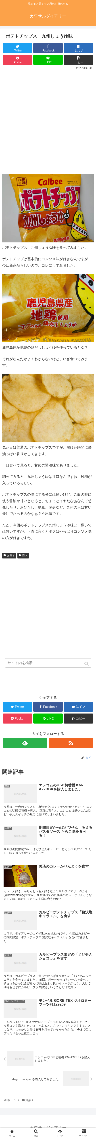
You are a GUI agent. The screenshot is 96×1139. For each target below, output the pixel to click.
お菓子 (11, 555)
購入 (24, 555)
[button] (87, 663)
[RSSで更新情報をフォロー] (71, 743)
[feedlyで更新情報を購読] (25, 743)
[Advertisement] (48, 121)
